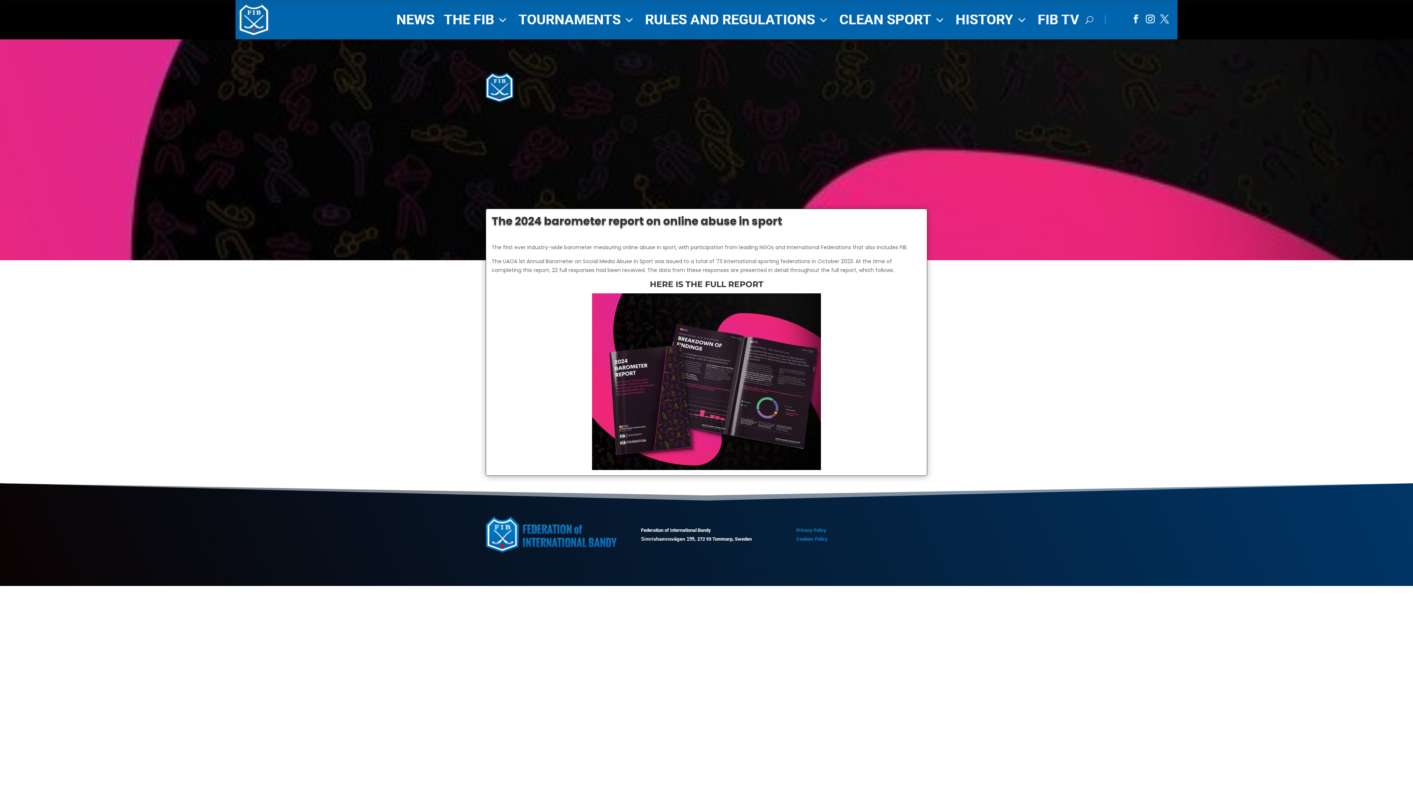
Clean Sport (892, 20)
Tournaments (577, 20)
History (992, 20)
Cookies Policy (812, 539)
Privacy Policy (811, 530)
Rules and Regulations (737, 20)
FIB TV (1058, 19)
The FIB (476, 20)
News (415, 19)
